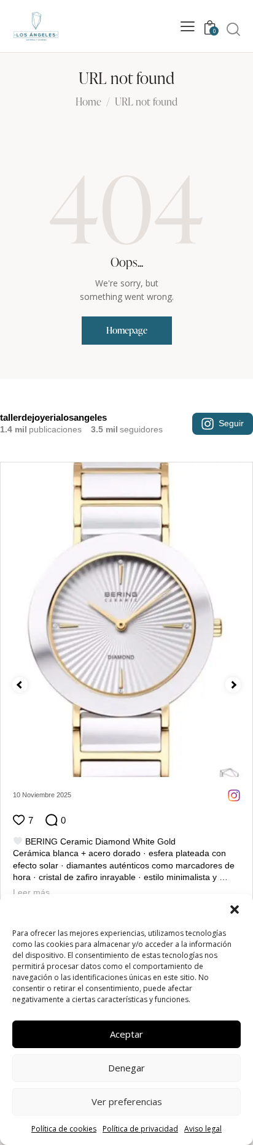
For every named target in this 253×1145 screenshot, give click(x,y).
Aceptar (126, 1034)
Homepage (126, 330)
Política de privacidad (140, 1129)
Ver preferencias (126, 1101)
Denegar (126, 1068)
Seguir (231, 423)
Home (88, 102)
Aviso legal (203, 1129)
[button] (234, 909)
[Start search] (233, 29)
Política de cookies (63, 1129)
